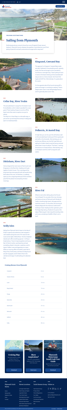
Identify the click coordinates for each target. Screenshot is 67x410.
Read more (33, 370)
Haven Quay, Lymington (24, 391)
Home (6, 391)
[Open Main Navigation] (63, 2)
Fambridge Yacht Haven (24, 397)
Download (14, 370)
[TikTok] (60, 389)
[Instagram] (53, 389)
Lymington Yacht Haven (24, 388)
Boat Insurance (37, 401)
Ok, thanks (54, 408)
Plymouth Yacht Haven (24, 401)
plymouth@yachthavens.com (54, 395)
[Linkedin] (55, 389)
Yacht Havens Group (38, 388)
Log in (19, 2)
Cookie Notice (59, 408)
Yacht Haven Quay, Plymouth (25, 403)
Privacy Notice (37, 391)
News (6, 397)
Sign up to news (51, 397)
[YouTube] (58, 389)
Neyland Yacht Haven (23, 399)
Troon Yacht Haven (23, 395)
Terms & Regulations (38, 393)
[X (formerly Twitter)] (50, 389)
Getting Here (7, 393)
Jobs (34, 403)
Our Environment (37, 397)
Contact (6, 399)
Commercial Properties (38, 399)
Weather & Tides (8, 395)
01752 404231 (51, 392)
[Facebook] (48, 389)
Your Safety (36, 395)
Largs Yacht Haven (23, 393)
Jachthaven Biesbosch (24, 405)
